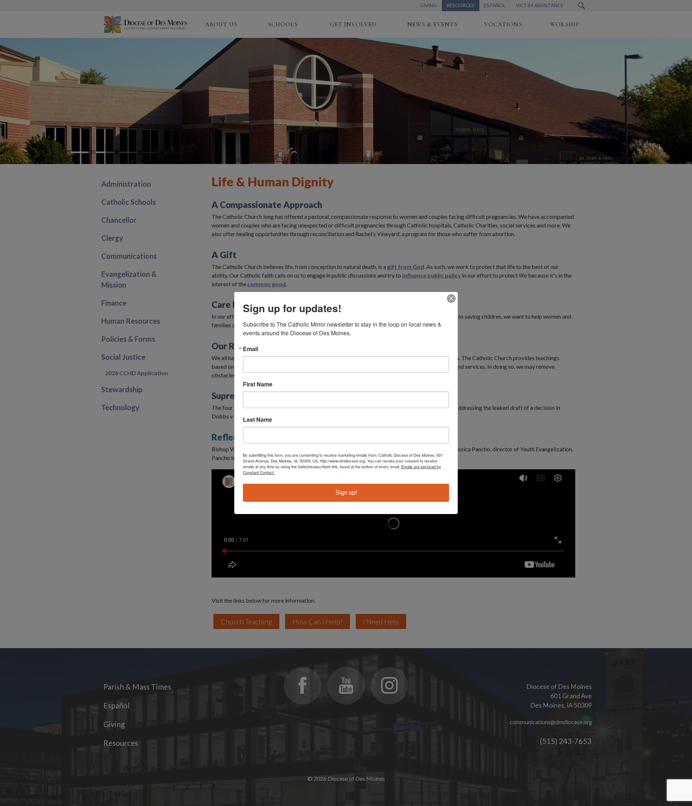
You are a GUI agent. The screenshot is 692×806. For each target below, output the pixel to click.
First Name (257, 384)
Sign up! (346, 493)
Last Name (257, 419)
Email (250, 349)
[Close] (451, 298)
